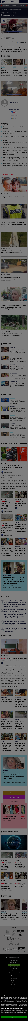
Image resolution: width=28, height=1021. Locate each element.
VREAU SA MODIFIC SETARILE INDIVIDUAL (14, 1018)
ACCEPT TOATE (14, 1017)
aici (13, 1003)
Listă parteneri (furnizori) (4, 1014)
